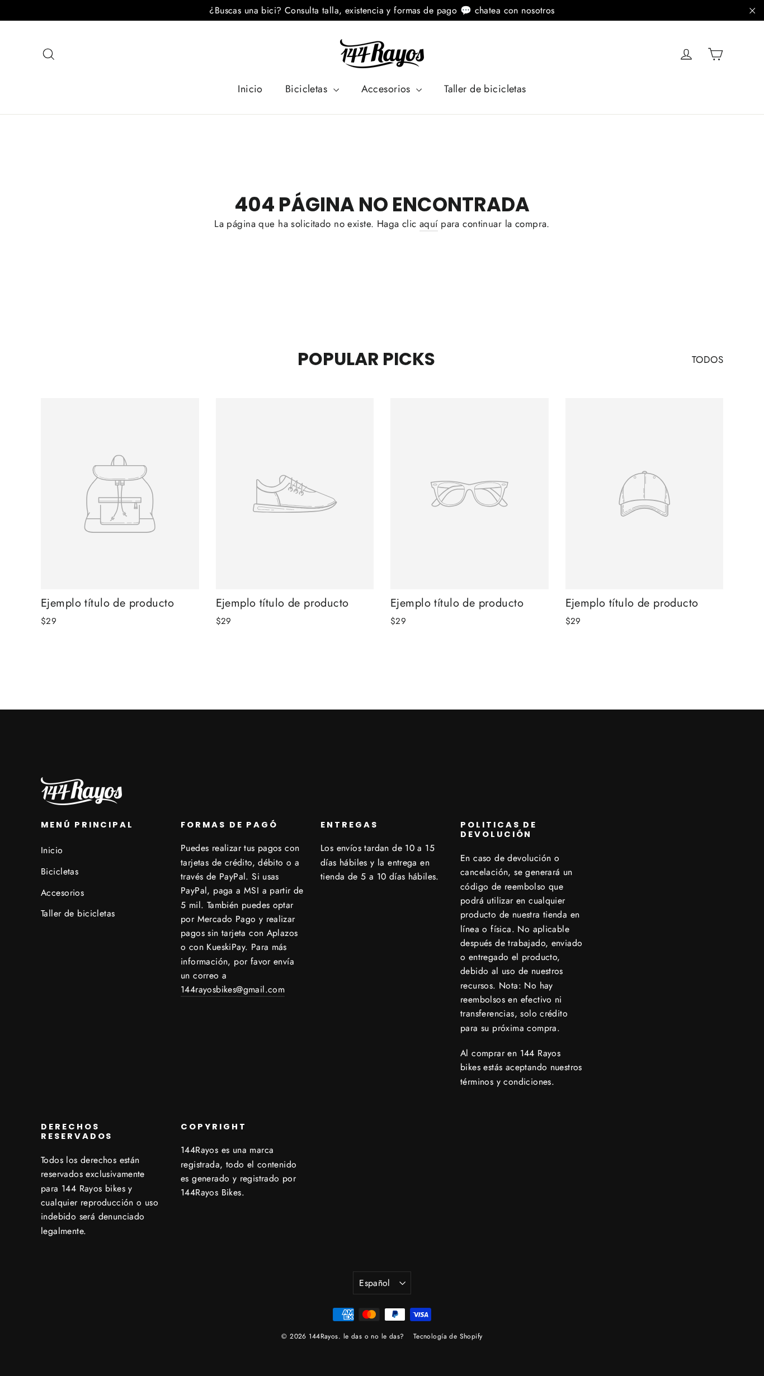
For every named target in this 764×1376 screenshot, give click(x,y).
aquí (428, 223)
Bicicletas (308, 89)
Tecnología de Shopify (448, 1336)
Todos (707, 359)
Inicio (250, 89)
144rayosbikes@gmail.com (233, 989)
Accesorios (387, 89)
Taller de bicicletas (485, 89)
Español (374, 1282)
